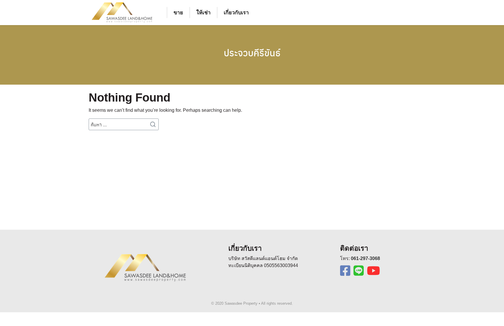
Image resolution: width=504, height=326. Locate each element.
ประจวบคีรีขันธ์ (252, 52)
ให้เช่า (203, 12)
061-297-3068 (365, 258)
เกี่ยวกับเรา (236, 12)
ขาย (178, 12)
